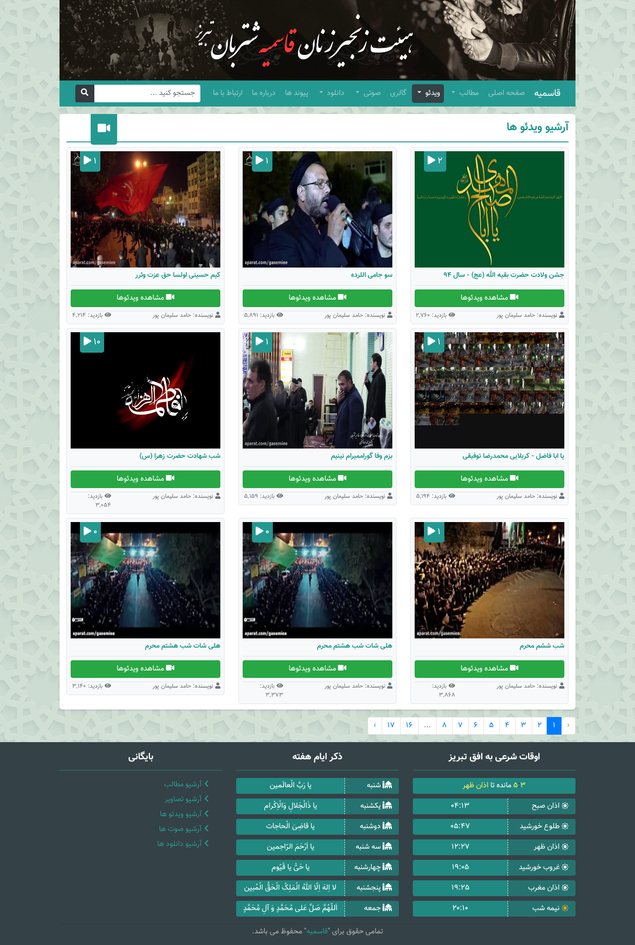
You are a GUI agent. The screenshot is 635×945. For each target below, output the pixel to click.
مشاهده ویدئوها (485, 298)
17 (391, 725)
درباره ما (264, 93)
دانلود (334, 93)
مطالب (468, 93)
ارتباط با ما (228, 93)
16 (409, 725)
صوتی (371, 93)
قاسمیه (547, 93)
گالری (398, 93)
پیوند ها (296, 93)
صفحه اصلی (506, 93)
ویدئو (431, 93)
